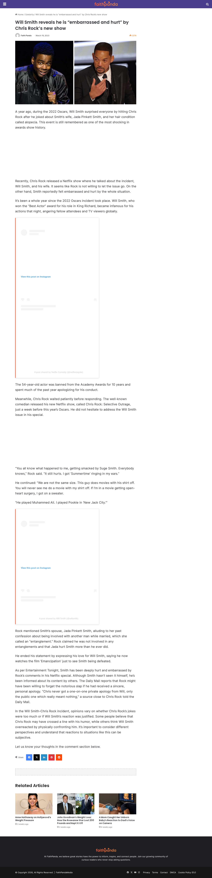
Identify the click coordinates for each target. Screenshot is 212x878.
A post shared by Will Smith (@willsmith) (58, 618)
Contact (164, 872)
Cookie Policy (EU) (187, 872)
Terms (155, 872)
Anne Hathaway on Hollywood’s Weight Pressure (33, 819)
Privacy (146, 872)
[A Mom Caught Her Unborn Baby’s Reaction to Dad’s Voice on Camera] (117, 803)
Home (20, 14)
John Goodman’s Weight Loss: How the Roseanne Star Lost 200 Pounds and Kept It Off (75, 820)
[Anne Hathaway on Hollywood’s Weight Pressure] (33, 803)
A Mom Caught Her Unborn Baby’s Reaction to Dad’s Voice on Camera (117, 820)
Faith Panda (26, 35)
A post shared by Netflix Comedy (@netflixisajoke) (58, 372)
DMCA (173, 872)
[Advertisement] (75, 155)
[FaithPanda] (106, 4)
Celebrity (29, 14)
